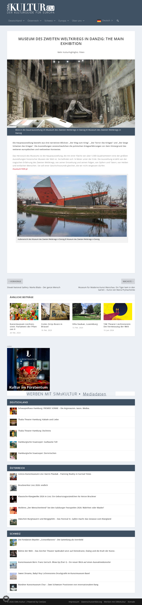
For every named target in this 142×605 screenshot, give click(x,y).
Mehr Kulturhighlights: (68, 52)
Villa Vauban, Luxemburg (85, 324)
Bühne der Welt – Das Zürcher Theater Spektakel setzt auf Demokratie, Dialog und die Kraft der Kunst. (66, 551)
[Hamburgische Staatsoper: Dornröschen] (14, 456)
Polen (81, 52)
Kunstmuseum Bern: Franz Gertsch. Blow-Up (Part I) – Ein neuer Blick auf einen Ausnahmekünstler (64, 562)
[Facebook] (89, 20)
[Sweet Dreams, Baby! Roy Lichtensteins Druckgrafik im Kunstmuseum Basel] (14, 576)
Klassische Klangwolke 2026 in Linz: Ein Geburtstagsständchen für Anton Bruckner (57, 496)
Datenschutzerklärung (91, 601)
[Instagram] (94, 20)
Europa (62, 20)
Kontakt (131, 601)
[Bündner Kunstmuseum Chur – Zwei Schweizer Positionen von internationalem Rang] (14, 587)
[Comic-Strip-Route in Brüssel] (55, 311)
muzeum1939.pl (20, 169)
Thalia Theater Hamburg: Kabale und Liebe (38, 419)
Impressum (74, 601)
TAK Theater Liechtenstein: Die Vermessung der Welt (117, 325)
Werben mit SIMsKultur (115, 601)
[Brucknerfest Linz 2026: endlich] (14, 488)
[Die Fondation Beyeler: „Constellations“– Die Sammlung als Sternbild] (14, 542)
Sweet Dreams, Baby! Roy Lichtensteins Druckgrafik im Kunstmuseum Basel (54, 573)
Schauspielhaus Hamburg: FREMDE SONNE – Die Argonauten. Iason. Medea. (54, 408)
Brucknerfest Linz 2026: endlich (33, 485)
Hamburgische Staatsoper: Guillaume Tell (37, 442)
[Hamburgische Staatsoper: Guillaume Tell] (14, 444)
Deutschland (15, 20)
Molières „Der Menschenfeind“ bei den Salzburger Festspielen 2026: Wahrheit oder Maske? (61, 507)
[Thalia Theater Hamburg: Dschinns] (14, 433)
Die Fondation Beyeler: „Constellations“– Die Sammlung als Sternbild (50, 539)
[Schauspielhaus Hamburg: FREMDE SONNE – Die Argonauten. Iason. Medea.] (14, 411)
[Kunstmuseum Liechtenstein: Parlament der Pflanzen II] (24, 311)
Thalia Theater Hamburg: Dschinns (34, 430)
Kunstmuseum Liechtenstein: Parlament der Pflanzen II (23, 326)
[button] (117, 20)
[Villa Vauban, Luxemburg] (86, 311)
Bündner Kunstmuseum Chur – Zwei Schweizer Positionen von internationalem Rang (58, 584)
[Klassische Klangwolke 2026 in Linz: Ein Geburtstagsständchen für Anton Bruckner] (14, 499)
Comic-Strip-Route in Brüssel (51, 325)
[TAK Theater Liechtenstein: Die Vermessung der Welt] (118, 311)
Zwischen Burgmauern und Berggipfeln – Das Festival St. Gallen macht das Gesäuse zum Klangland (64, 519)
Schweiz (49, 20)
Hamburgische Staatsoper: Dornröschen (37, 453)
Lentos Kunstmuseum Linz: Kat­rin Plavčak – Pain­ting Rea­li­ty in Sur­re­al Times (54, 474)
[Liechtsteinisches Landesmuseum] (28, 390)
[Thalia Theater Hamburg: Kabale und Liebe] (14, 422)
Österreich (33, 20)
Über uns (77, 20)
